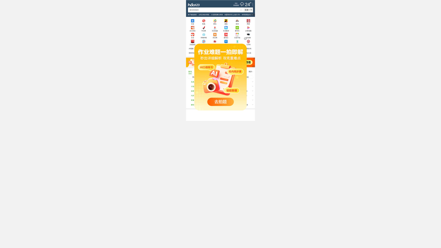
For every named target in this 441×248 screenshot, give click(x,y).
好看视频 (248, 31)
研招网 (248, 37)
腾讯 (214, 24)
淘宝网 (215, 37)
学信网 (203, 31)
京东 (192, 37)
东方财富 (193, 31)
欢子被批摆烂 (192, 15)
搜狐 (226, 24)
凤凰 (203, 24)
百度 (192, 24)
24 (247, 4)
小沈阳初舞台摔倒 (217, 15)
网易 (248, 24)
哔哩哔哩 (204, 37)
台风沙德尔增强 (204, 15)
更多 (250, 71)
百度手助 (237, 37)
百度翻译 (226, 31)
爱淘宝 (226, 37)
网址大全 (248, 53)
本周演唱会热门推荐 (248, 15)
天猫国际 (193, 44)
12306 (248, 44)
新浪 (237, 24)
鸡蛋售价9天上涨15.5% (232, 15)
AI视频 (191, 48)
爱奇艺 (237, 31)
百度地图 (215, 31)
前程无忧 (192, 53)
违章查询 (248, 48)
